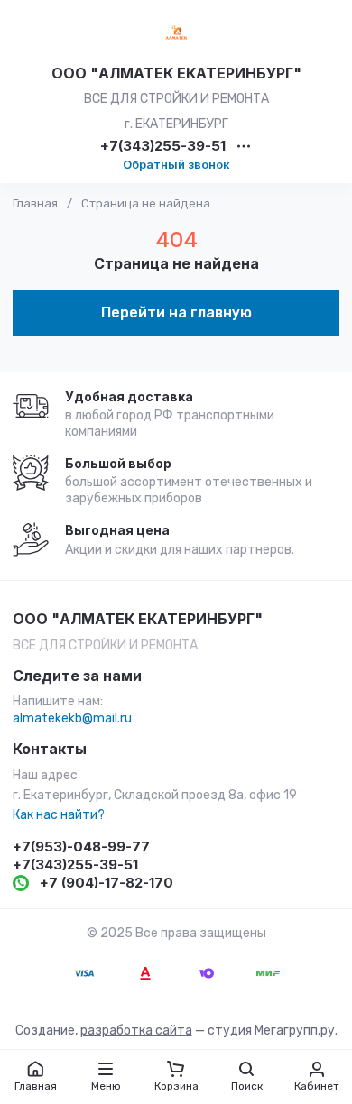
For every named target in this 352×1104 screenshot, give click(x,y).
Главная (35, 203)
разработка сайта (136, 1030)
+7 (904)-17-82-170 (106, 882)
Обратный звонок (176, 164)
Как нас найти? (59, 815)
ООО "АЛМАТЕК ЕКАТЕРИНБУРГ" (176, 73)
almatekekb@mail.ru (72, 718)
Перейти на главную (176, 312)
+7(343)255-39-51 (163, 146)
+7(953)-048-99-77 (81, 846)
